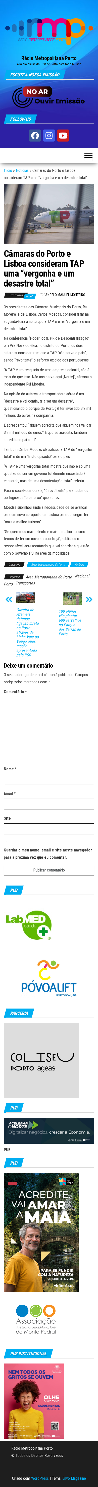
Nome (10, 769)
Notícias (22, 170)
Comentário (15, 691)
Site (7, 818)
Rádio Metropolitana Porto (48, 58)
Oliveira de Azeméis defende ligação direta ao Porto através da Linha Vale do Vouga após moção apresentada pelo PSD (27, 632)
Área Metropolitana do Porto (48, 564)
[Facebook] (35, 136)
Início (8, 170)
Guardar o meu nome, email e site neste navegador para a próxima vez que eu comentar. (48, 854)
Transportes (25, 583)
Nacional (82, 576)
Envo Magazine (74, 1478)
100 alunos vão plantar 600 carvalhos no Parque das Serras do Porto (70, 622)
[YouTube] (63, 136)
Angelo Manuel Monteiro (65, 295)
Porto (8, 584)
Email (10, 793)
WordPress (40, 1478)
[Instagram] (49, 136)
